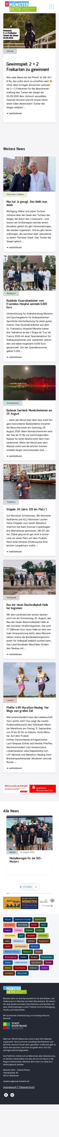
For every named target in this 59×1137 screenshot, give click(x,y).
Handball (31, 935)
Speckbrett (36, 962)
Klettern (31, 941)
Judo (7, 941)
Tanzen (48, 962)
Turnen (44, 968)
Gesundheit (10, 935)
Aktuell (8, 919)
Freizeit (29, 930)
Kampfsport (19, 941)
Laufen (8, 946)
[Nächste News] (36, 887)
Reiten (38, 952)
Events (8, 930)
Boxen (34, 925)
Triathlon (33, 968)
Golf (21, 935)
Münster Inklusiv (12, 952)
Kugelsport (43, 941)
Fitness (18, 930)
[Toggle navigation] (51, 6)
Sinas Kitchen (21, 962)
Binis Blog (22, 925)
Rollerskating (10, 957)
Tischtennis (20, 968)
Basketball (9, 925)
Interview (43, 935)
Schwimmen (47, 957)
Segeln (8, 962)
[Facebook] (6, 1094)
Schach (34, 957)
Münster (34, 946)
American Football (23, 919)
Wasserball (22, 973)
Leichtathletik (21, 946)
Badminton (39, 919)
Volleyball (9, 973)
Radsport (27, 952)
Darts (43, 925)
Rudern (23, 957)
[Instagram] (12, 1094)
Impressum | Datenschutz (19, 1087)
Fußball (40, 930)
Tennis (8, 968)
